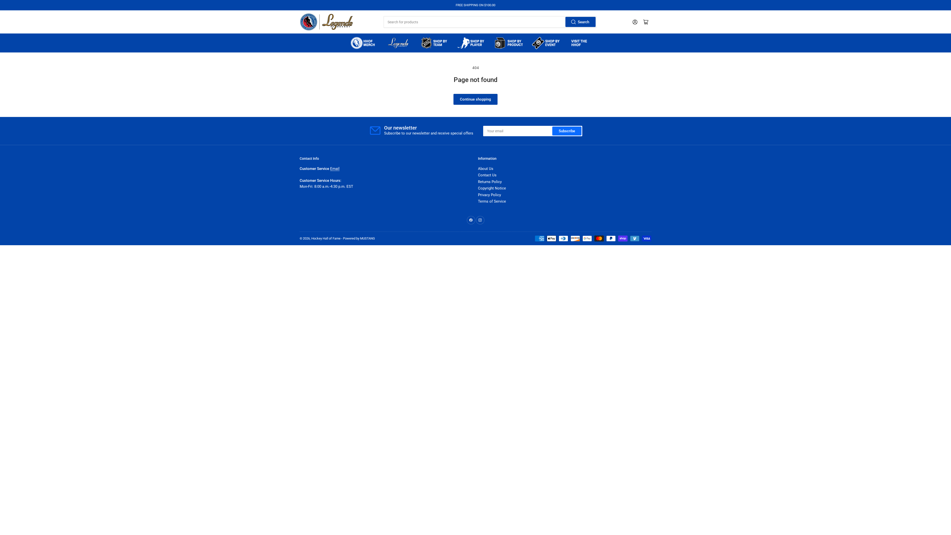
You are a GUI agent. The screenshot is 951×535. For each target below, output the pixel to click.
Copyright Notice (492, 188)
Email (335, 168)
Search (583, 22)
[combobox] (490, 22)
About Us (485, 168)
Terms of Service (492, 201)
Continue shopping (475, 99)
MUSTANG (367, 238)
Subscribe (567, 131)
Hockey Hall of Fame (326, 238)
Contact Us (487, 175)
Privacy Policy (489, 195)
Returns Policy (490, 182)
